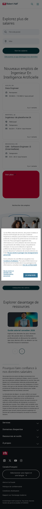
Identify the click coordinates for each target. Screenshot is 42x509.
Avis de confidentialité (30, 265)
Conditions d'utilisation (10, 261)
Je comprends (31, 275)
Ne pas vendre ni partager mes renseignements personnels (8, 273)
